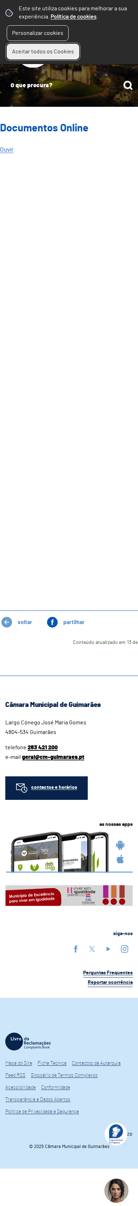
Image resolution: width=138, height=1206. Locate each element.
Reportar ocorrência (110, 982)
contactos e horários (54, 787)
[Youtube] (108, 948)
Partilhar (74, 622)
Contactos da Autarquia (96, 1063)
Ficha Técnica (52, 1063)
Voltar (25, 622)
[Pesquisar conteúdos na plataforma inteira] (128, 85)
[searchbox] (69, 85)
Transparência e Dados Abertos (37, 1099)
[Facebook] (76, 948)
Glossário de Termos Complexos (64, 1075)
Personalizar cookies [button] (37, 33)
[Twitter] (92, 948)
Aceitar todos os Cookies (43, 51)
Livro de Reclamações (28, 1041)
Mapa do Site (18, 1063)
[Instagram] (124, 948)
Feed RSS (15, 1075)
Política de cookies (74, 17)
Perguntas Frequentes (108, 972)
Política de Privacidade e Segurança (42, 1111)
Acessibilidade (20, 1087)
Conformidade (55, 1087)
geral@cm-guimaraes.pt (53, 757)
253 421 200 (43, 747)
